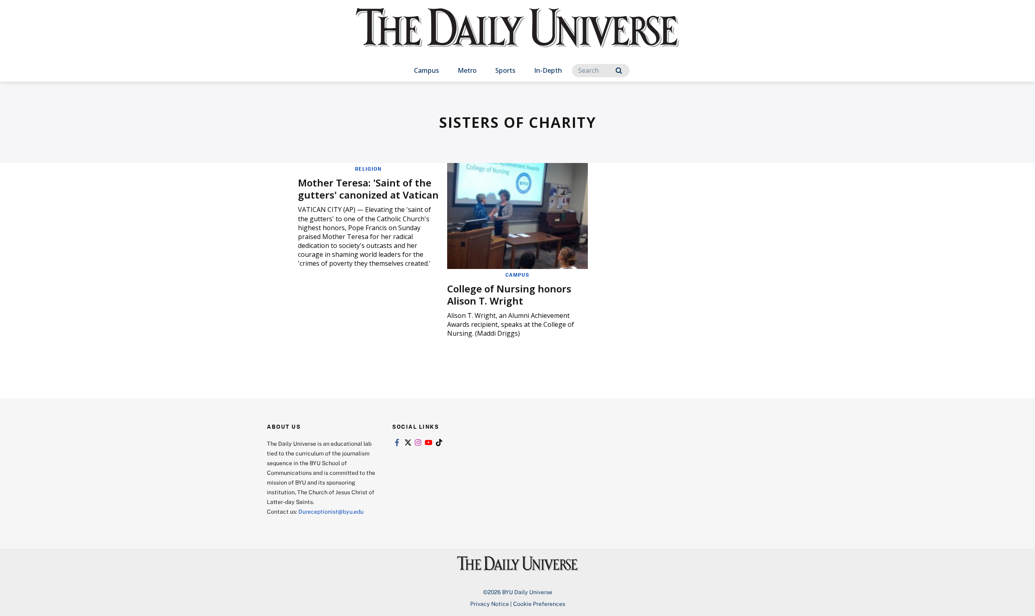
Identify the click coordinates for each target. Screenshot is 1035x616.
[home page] (517, 36)
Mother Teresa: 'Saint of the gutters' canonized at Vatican (368, 188)
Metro (467, 70)
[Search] (619, 71)
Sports (505, 70)
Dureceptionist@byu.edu (330, 511)
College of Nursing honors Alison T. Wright (509, 294)
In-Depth (548, 70)
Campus (426, 70)
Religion (368, 168)
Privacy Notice (489, 603)
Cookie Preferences (539, 603)
